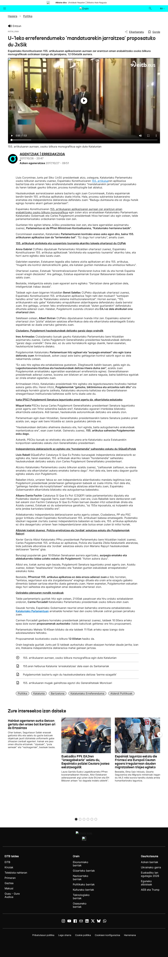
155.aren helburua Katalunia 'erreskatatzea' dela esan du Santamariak (66, 666)
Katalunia (39, 693)
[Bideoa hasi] (84, 100)
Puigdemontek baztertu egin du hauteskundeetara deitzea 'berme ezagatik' (70, 674)
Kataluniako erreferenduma (87, 693)
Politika (22, 693)
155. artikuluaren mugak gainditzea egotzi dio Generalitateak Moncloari (67, 683)
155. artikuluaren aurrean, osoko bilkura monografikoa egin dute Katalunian (69, 657)
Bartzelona (57, 693)
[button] (159, 734)
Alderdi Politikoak (121, 693)
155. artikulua (100, 180)
